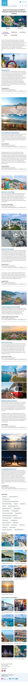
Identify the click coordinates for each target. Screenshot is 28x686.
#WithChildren (14, 525)
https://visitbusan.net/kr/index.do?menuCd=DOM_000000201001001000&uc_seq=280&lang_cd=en (13, 168)
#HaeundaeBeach (5, 510)
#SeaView (16, 503)
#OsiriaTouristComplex (6, 518)
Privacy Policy (4, 668)
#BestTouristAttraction (6, 508)
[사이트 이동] (2, 671)
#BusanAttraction (5, 499)
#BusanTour (4, 496)
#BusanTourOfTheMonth (7, 529)
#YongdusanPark (18, 513)
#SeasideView (22, 503)
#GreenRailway (5, 520)
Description (5, 32)
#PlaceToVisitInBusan (13, 496)
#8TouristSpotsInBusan (7, 503)
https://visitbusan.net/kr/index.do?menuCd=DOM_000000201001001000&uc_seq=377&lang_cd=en (13, 488)
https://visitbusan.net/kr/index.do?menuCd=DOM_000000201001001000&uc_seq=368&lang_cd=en (13, 266)
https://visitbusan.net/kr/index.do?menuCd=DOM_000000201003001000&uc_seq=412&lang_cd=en (13, 283)
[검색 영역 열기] (23, 2)
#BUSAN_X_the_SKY (18, 518)
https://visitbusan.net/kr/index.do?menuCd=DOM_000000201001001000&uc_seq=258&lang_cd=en (13, 90)
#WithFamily (4, 527)
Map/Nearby (14, 32)
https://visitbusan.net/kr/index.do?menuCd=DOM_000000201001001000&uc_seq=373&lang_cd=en (13, 146)
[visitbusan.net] (4, 3)
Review (5, 35)
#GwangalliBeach (13, 520)
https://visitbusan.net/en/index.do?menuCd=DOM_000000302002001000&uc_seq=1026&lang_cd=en (14, 426)
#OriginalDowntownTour (13, 506)
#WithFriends (15, 522)
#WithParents (21, 525)
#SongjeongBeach (15, 510)
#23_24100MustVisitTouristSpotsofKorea (10, 501)
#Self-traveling (12, 527)
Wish (8, 28)
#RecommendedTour (6, 522)
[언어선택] (20, 2)
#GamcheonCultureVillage (7, 513)
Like (21, 28)
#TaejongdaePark (17, 508)
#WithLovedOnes (5, 525)
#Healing (4, 506)
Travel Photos (22, 32)
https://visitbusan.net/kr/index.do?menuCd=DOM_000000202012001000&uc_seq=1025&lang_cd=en (14, 358)
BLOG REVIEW (14, 35)
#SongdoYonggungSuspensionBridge (9, 515)
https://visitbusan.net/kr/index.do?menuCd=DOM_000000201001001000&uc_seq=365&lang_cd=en (13, 206)
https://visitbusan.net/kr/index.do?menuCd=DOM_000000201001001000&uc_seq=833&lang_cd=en (13, 318)
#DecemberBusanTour (19, 529)
